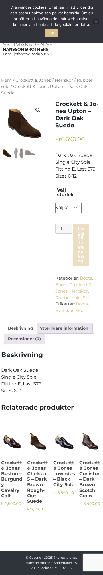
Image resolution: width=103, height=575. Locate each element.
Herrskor (64, 80)
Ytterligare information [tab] (64, 328)
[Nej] (96, 21)
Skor (87, 297)
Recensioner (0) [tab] (24, 338)
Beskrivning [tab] (20, 328)
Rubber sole (68, 297)
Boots (86, 278)
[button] (38, 110)
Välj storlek (65, 192)
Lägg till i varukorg (81, 245)
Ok (51, 33)
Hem (6, 80)
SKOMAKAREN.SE (28, 44)
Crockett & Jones (33, 80)
